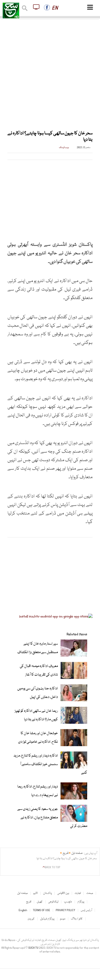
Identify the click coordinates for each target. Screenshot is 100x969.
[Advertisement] (50, 72)
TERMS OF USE (41, 910)
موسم (62, 919)
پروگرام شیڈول (47, 919)
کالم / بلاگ (77, 919)
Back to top (52, 867)
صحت (89, 893)
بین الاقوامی (63, 893)
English (23, 910)
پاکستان (47, 893)
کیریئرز (31, 919)
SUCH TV (33, 948)
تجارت (78, 893)
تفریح (28, 902)
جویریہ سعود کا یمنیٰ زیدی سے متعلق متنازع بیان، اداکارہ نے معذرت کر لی (52, 817)
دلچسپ (68, 902)
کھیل (40, 902)
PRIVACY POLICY (65, 910)
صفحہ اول (22, 893)
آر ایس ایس (86, 910)
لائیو (35, 893)
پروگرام (81, 902)
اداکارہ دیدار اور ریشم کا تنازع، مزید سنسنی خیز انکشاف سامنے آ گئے (50, 764)
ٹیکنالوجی (53, 902)
